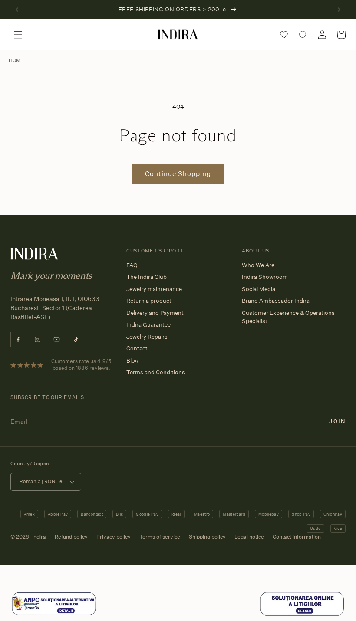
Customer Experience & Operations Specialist (288, 317)
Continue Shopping (178, 174)
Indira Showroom (265, 276)
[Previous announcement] (16, 9)
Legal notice (249, 536)
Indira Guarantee (148, 324)
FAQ (132, 264)
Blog (132, 360)
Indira (39, 536)
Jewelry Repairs (147, 336)
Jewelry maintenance (154, 288)
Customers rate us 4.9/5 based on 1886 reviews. (81, 365)
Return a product (148, 300)
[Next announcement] (339, 9)
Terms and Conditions (155, 372)
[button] (18, 34)
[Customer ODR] (302, 614)
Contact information (297, 536)
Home (16, 60)
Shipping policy (207, 536)
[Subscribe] (337, 421)
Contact (137, 348)
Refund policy (71, 536)
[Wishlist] (283, 34)
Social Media (258, 288)
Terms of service (159, 536)
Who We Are (258, 264)
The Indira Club (146, 276)
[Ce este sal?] (53, 614)
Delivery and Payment (155, 312)
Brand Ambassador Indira (276, 300)
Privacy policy (113, 536)
